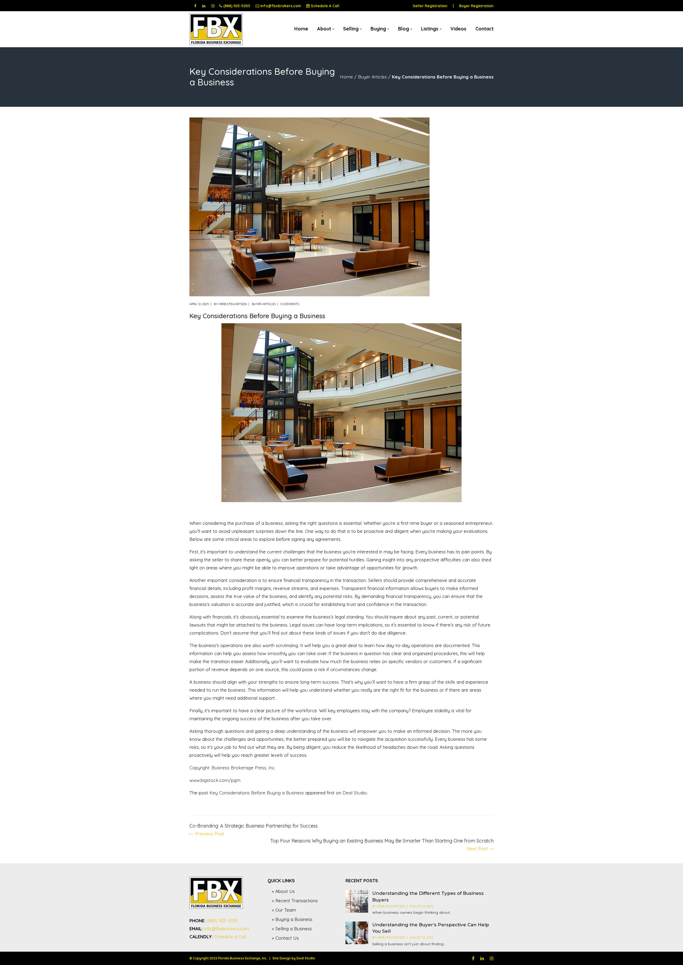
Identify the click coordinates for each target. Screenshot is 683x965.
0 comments (290, 304)
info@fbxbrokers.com (280, 5)
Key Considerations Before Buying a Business (256, 792)
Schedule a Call (230, 936)
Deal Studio (355, 792)
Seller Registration (430, 5)
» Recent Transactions (295, 900)
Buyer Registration (476, 5)
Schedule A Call (325, 5)
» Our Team (284, 910)
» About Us (283, 891)
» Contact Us (285, 938)
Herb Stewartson (233, 304)
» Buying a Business (292, 919)
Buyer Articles (372, 77)
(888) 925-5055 (236, 5)
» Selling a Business (292, 928)
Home (346, 77)
